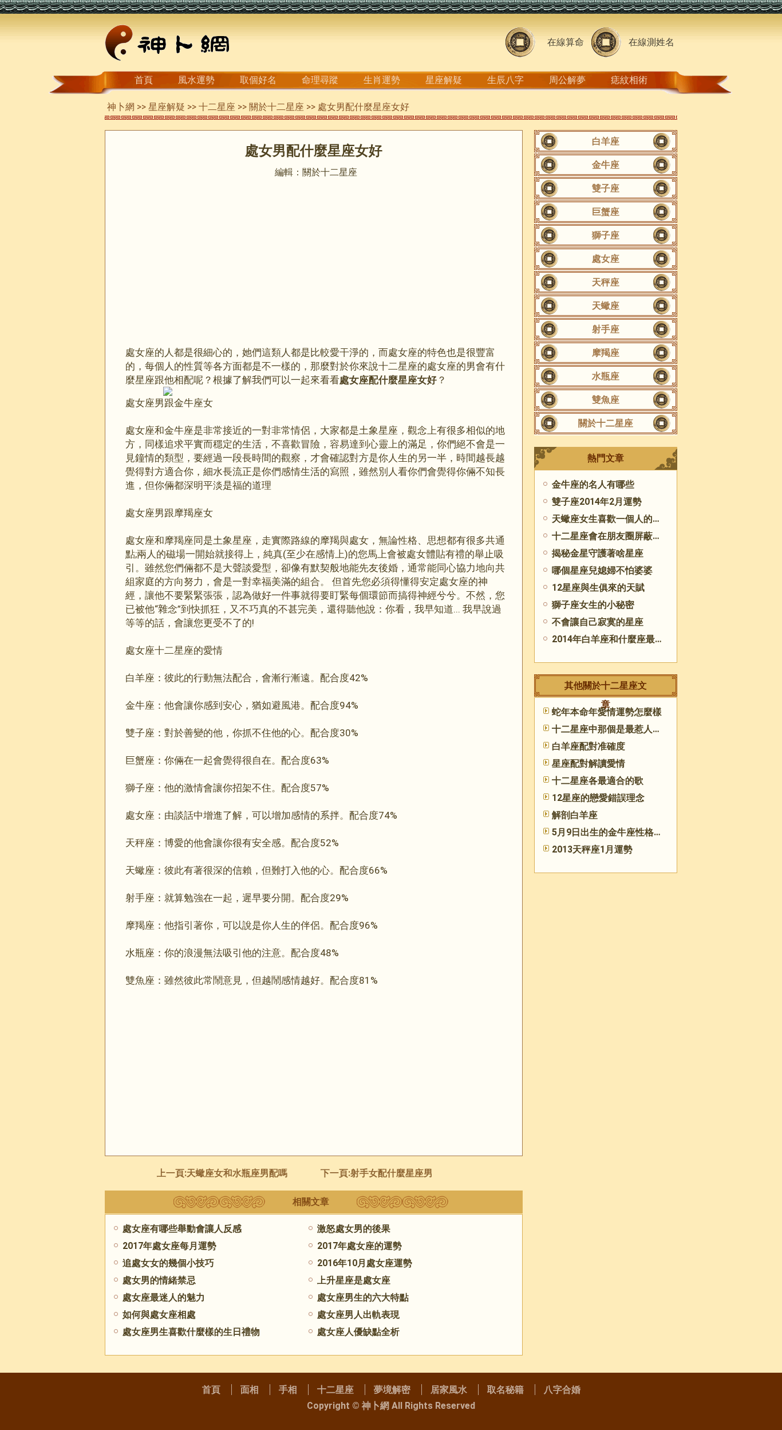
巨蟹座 (605, 211)
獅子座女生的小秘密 (593, 604)
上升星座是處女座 (353, 1280)
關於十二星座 (276, 106)
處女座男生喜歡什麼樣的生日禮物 (191, 1331)
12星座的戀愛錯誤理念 (598, 797)
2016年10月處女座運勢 (364, 1263)
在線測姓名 (651, 42)
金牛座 (605, 164)
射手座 (605, 329)
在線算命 (565, 42)
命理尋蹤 (320, 79)
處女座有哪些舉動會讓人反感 (182, 1228)
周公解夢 (567, 79)
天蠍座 (605, 305)
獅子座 (605, 235)
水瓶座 (605, 376)
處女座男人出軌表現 (358, 1314)
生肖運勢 (382, 79)
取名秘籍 (505, 1389)
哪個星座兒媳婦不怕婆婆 (602, 570)
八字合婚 (562, 1389)
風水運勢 (196, 79)
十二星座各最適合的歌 (597, 780)
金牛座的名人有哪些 (593, 484)
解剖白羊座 (575, 815)
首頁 (144, 79)
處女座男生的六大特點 (363, 1297)
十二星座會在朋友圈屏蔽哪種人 (616, 536)
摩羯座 (605, 352)
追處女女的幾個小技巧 (168, 1263)
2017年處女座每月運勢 (169, 1245)
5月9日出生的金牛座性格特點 (612, 832)
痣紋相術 (629, 79)
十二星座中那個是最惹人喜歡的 (616, 729)
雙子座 (605, 188)
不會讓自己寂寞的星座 (597, 621)
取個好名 (258, 79)
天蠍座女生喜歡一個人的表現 (611, 518)
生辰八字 (505, 79)
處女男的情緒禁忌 (159, 1280)
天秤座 (605, 282)
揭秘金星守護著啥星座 (597, 553)
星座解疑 (443, 79)
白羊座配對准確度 (588, 746)
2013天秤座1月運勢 (592, 849)
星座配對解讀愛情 (588, 763)
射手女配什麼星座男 (391, 1173)
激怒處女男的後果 (353, 1228)
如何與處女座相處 (159, 1314)
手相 (288, 1389)
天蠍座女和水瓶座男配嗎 (237, 1173)
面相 (249, 1389)
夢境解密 (392, 1389)
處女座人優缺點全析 (358, 1331)
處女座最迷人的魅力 (164, 1297)
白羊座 (605, 141)
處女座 (605, 258)
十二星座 (217, 106)
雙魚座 (605, 399)
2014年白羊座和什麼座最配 (608, 639)
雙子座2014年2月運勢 (597, 501)
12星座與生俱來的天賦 (598, 587)
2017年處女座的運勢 (359, 1245)
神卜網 (121, 106)
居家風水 (449, 1389)
